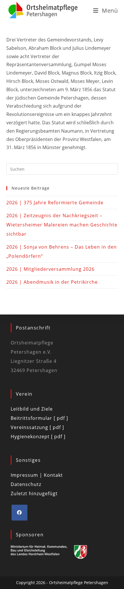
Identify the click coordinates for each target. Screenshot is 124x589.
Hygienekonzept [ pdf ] (38, 436)
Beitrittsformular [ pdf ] (39, 418)
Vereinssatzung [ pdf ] (37, 427)
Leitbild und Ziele (32, 409)
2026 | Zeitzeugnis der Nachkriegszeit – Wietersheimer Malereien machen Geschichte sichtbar (61, 224)
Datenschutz (26, 484)
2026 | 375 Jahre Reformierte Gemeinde (55, 202)
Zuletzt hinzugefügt (34, 493)
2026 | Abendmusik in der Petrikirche (52, 282)
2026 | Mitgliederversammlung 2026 (50, 269)
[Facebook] (19, 513)
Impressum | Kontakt (37, 475)
